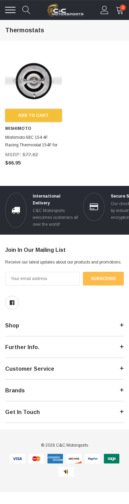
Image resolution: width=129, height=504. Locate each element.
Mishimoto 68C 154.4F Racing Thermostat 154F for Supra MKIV (31, 145)
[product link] (33, 81)
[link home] (65, 10)
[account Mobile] (104, 10)
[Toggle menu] (10, 10)
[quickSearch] (26, 10)
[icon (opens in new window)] (12, 303)
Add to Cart (33, 115)
